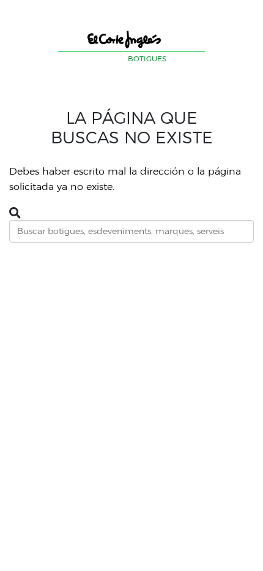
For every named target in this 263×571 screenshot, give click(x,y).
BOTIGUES (147, 58)
